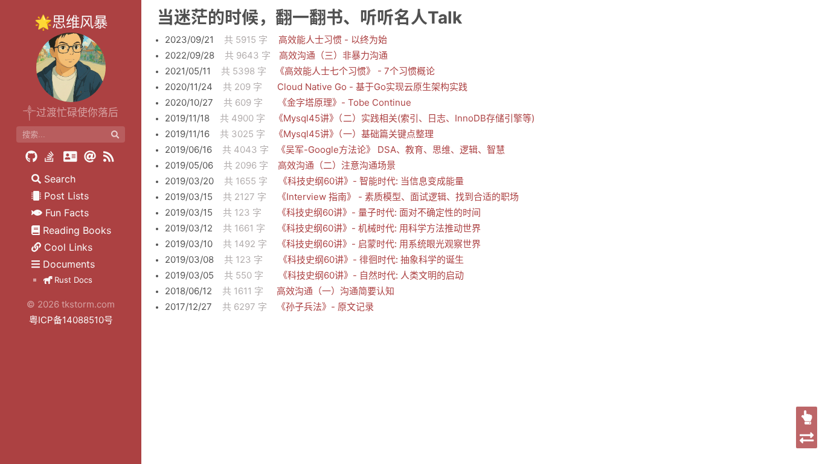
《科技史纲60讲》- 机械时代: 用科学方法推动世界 (379, 228)
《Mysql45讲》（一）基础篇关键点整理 (354, 134)
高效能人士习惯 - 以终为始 (332, 39)
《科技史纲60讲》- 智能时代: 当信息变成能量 (371, 181)
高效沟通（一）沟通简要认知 (335, 291)
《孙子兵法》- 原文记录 (325, 306)
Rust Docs (72, 280)
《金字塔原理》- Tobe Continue (344, 102)
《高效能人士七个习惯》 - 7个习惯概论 (355, 71)
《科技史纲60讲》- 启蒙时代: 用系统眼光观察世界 (379, 244)
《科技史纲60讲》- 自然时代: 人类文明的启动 (371, 275)
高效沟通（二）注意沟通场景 (337, 165)
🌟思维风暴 (71, 22)
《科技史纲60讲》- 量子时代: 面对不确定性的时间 (379, 212)
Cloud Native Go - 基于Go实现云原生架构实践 (372, 86)
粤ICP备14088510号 (71, 320)
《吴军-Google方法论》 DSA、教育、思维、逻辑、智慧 (391, 149)
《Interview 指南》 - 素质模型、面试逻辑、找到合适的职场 (398, 196)
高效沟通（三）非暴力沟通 (333, 55)
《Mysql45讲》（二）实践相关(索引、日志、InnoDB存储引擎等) (404, 118)
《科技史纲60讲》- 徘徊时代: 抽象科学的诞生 (371, 259)
